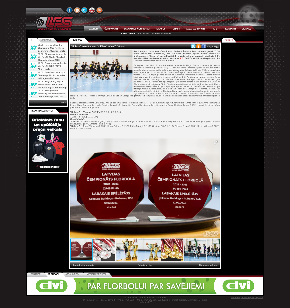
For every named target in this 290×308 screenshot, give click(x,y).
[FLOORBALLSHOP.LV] (48, 172)
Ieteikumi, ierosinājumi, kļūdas (247, 297)
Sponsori (53, 274)
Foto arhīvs (143, 33)
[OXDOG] (145, 293)
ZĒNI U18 (77, 40)
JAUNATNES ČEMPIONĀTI (137, 29)
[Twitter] (193, 46)
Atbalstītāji (72, 274)
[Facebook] (203, 46)
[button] (216, 142)
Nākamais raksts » (209, 265)
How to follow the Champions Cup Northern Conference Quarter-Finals (51, 48)
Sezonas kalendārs (161, 33)
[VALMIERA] (57, 293)
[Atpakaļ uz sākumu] (53, 23)
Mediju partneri (96, 274)
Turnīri (228, 40)
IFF (32, 40)
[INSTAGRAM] (77, 10)
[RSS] (99, 10)
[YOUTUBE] (92, 10)
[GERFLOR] (116, 293)
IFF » (63, 102)
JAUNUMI (94, 29)
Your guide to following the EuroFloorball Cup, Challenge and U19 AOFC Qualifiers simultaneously (47, 96)
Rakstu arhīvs (128, 33)
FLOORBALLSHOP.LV (42, 111)
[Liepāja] (87, 293)
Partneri (36, 274)
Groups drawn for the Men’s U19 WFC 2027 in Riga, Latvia (52, 66)
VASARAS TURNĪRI (195, 29)
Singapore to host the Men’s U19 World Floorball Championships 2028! (52, 57)
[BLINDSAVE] (175, 293)
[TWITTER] (84, 10)
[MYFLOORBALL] (204, 293)
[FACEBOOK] (69, 10)
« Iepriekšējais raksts (82, 265)
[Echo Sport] (233, 293)
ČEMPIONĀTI (111, 29)
